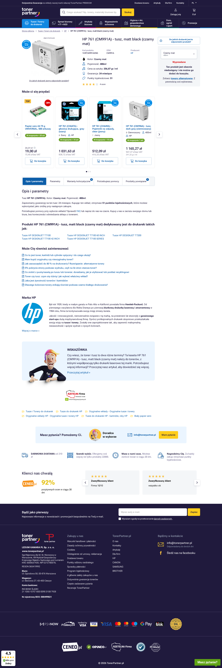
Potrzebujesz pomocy (108, 181)
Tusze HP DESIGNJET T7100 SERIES (85, 238)
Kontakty (180, 3)
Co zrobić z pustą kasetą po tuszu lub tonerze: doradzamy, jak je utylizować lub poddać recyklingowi (77, 272)
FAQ (79, 211)
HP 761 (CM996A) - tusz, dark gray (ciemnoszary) (138, 127)
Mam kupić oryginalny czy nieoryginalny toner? (49, 259)
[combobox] (179, 54)
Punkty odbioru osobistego (80, 562)
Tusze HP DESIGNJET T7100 (36, 235)
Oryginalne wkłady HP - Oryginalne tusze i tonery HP (52, 416)
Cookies (71, 549)
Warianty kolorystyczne (78, 181)
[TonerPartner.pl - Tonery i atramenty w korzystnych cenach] (31, 12)
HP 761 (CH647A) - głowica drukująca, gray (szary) (71, 129)
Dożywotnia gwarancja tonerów (82, 579)
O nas (115, 541)
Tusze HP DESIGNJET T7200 (127, 235)
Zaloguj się (175, 14)
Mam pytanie (168, 435)
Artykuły (157, 3)
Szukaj (127, 12)
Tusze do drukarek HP (71, 411)
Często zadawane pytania (80, 583)
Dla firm (168, 3)
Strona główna (28, 31)
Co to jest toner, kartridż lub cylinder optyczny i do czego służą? (58, 255)
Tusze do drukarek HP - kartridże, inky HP (106, 416)
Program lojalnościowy (78, 571)
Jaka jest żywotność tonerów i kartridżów (46, 280)
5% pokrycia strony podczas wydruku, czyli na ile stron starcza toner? (61, 268)
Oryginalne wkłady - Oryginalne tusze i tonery (112, 411)
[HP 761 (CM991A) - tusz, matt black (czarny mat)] (49, 74)
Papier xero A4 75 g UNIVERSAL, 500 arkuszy (38, 127)
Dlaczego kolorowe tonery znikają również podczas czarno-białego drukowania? (66, 285)
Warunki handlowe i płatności (81, 541)
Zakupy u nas (75, 536)
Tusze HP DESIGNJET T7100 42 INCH (41, 238)
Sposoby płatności (76, 566)
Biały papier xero (142, 416)
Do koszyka (40, 161)
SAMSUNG (118, 566)
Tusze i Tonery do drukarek (49, 31)
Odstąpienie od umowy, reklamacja (84, 554)
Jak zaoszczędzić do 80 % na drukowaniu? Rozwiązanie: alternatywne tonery (64, 263)
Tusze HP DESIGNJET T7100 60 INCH (86, 235)
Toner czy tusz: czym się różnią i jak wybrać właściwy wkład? (56, 276)
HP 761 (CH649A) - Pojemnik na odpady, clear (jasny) (103, 129)
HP (65, 31)
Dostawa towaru (142, 3)
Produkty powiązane (136, 181)
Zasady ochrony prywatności (81, 545)
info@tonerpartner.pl (145, 435)
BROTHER (117, 571)
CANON (116, 562)
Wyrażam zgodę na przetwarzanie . (147, 519)
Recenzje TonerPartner (78, 588)
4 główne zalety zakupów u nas (82, 575)
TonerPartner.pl (122, 536)
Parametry (55, 181)
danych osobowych (163, 519)
